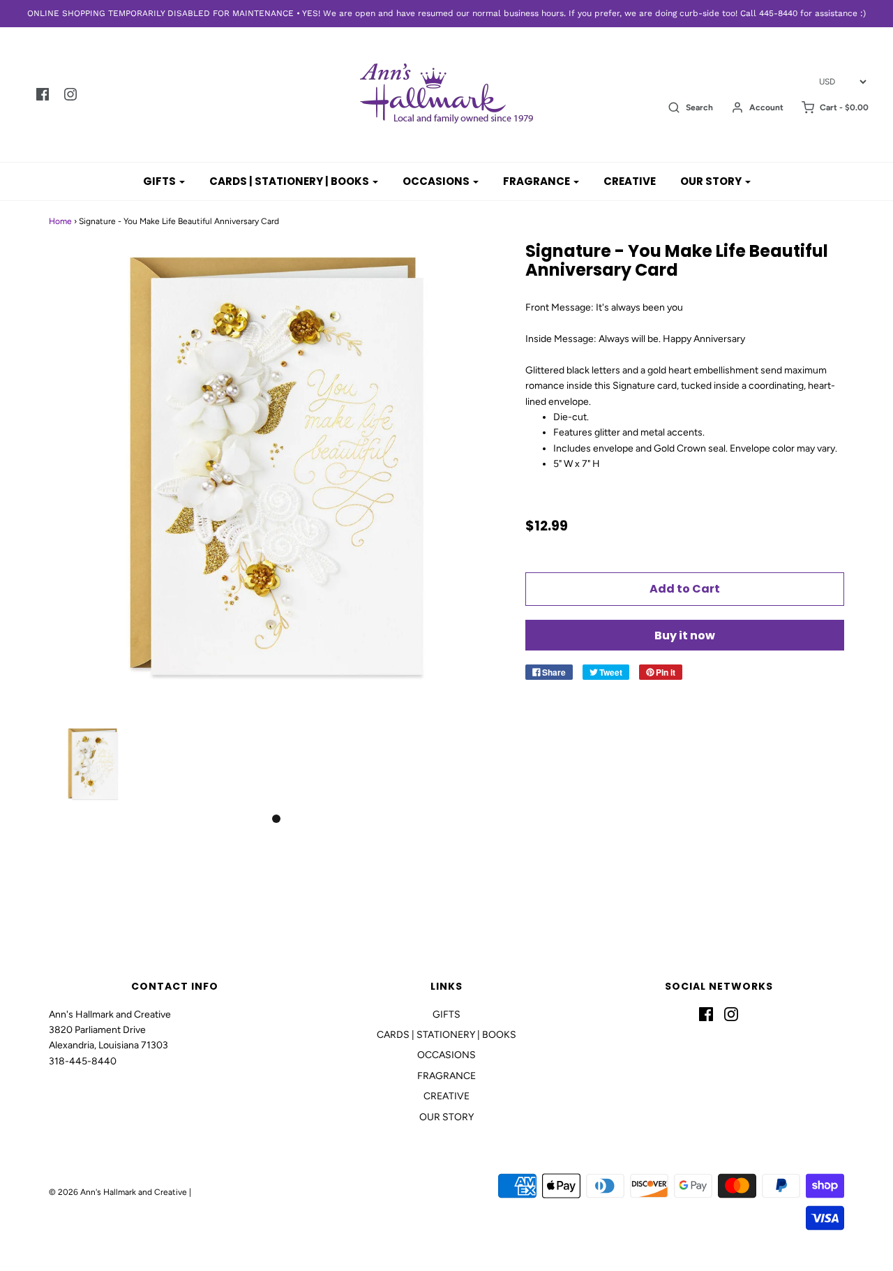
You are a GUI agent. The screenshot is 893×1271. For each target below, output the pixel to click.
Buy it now (684, 635)
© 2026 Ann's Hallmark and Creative (118, 1192)
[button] (93, 764)
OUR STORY (446, 1117)
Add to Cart (685, 589)
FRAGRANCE (446, 1076)
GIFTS (446, 1014)
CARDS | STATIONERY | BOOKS (446, 1035)
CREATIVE (629, 181)
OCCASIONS (446, 1055)
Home (60, 221)
